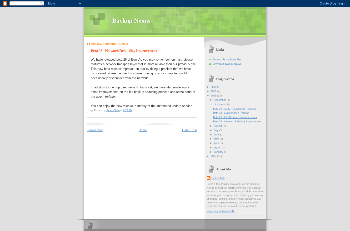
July (216, 130)
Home (143, 130)
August (218, 126)
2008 (214, 95)
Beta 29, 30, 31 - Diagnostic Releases (235, 108)
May (217, 138)
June (217, 134)
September (220, 104)
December (220, 99)
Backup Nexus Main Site (226, 59)
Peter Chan (218, 178)
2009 (214, 91)
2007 (214, 156)
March (218, 147)
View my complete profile (221, 211)
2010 (214, 87)
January (219, 151)
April (217, 143)
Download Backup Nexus (227, 63)
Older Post (189, 130)
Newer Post (95, 130)
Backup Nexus (131, 20)
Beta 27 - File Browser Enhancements (235, 117)
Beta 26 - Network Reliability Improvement (237, 121)
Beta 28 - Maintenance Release (231, 112)
